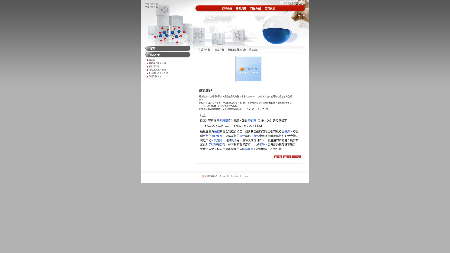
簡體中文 (298, 3)
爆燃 (287, 131)
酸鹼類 (152, 60)
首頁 (152, 48)
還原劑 (223, 120)
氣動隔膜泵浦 (155, 76)
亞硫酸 (212, 144)
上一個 (278, 157)
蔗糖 (217, 131)
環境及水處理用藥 (157, 70)
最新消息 (241, 8)
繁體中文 (287, 3)
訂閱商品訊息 (211, 176)
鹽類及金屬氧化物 (237, 49)
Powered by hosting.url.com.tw (234, 176)
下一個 (296, 157)
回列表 (287, 157)
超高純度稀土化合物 (158, 73)
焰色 (242, 135)
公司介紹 (226, 8)
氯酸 (262, 144)
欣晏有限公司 (151, 4)
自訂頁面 (270, 8)
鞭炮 (256, 135)
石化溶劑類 (154, 66)
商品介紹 (255, 8)
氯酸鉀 (218, 140)
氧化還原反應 (214, 135)
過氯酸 (249, 149)
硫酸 (222, 144)
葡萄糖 (252, 120)
